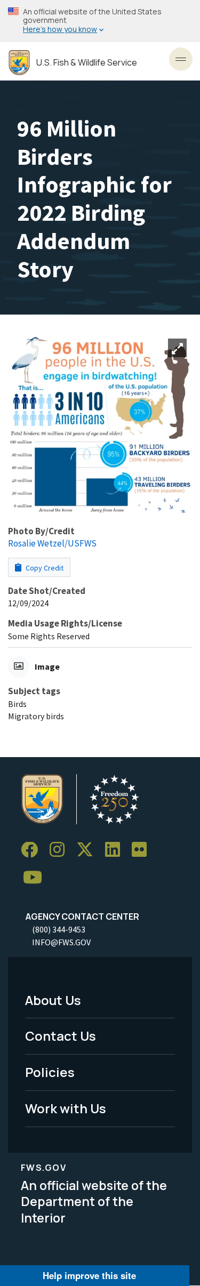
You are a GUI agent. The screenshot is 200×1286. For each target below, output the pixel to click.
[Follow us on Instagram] (61, 850)
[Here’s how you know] (100, 21)
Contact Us (60, 1035)
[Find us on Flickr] (143, 850)
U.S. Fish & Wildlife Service (86, 62)
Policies (50, 1072)
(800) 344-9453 (58, 929)
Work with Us (65, 1108)
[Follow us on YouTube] (36, 878)
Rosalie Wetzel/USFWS (52, 543)
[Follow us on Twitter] (88, 850)
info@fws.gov (61, 942)
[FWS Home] (19, 62)
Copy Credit (43, 568)
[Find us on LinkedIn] (116, 850)
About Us (53, 1000)
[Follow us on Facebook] (33, 850)
